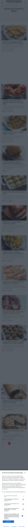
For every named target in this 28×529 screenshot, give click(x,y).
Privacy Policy (22, 526)
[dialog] (14, 499)
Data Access (14, 526)
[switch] (23, 499)
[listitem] (14, 496)
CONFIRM (8, 521)
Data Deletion (6, 526)
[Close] (25, 473)
